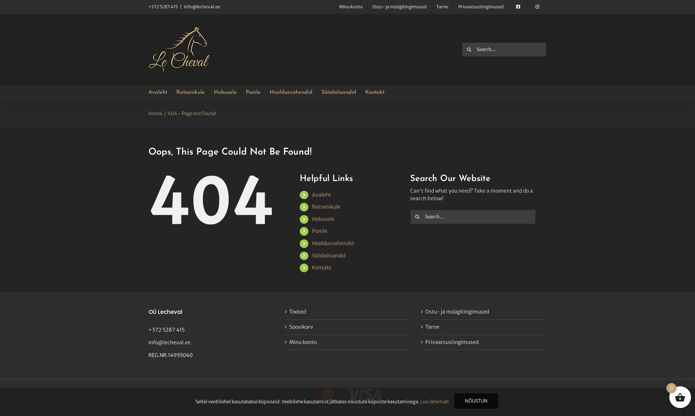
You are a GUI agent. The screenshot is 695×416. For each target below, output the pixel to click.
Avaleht (321, 195)
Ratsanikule (326, 206)
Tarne (432, 327)
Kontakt (322, 267)
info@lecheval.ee (202, 6)
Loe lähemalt (434, 402)
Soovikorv (301, 327)
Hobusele (323, 219)
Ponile (319, 231)
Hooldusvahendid (333, 243)
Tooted (297, 311)
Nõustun (476, 401)
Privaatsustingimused (452, 342)
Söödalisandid (328, 255)
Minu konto (303, 342)
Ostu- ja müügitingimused (457, 311)
